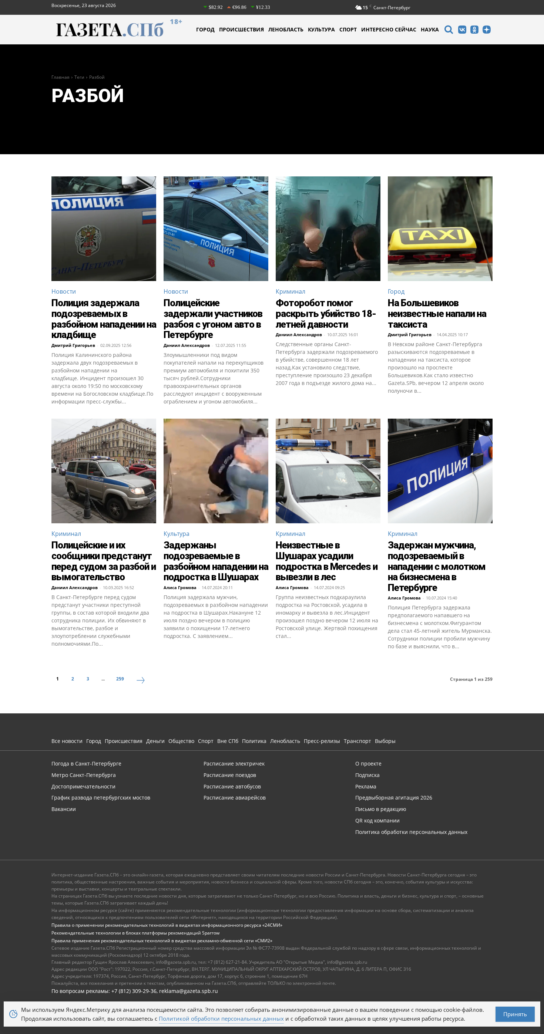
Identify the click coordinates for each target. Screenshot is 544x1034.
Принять (515, 1014)
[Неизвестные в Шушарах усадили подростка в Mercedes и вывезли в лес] (328, 471)
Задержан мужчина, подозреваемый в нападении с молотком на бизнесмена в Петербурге (437, 566)
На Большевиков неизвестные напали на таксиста (437, 313)
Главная (60, 77)
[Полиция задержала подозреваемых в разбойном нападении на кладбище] (103, 228)
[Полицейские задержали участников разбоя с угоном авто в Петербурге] (216, 228)
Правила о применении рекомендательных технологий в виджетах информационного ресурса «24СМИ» (166, 925)
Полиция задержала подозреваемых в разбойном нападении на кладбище (103, 318)
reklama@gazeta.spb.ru (188, 990)
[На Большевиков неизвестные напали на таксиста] (440, 228)
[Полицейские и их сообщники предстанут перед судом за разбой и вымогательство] (103, 471)
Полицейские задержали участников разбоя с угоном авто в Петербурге (213, 318)
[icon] (448, 30)
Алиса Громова (180, 587)
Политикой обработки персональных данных (221, 1018)
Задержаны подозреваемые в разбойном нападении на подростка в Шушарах (216, 561)
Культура (176, 534)
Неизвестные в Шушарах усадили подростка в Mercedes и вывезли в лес (326, 561)
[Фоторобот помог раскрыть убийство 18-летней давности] (328, 228)
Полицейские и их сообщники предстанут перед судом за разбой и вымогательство (103, 561)
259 (120, 679)
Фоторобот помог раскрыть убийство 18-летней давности (326, 313)
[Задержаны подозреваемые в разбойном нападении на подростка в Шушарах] (216, 471)
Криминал (290, 291)
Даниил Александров (187, 345)
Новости (63, 291)
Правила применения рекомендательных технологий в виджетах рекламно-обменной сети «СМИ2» (161, 940)
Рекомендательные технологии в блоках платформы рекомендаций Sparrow (135, 933)
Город (396, 291)
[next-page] (140, 681)
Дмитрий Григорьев (73, 345)
